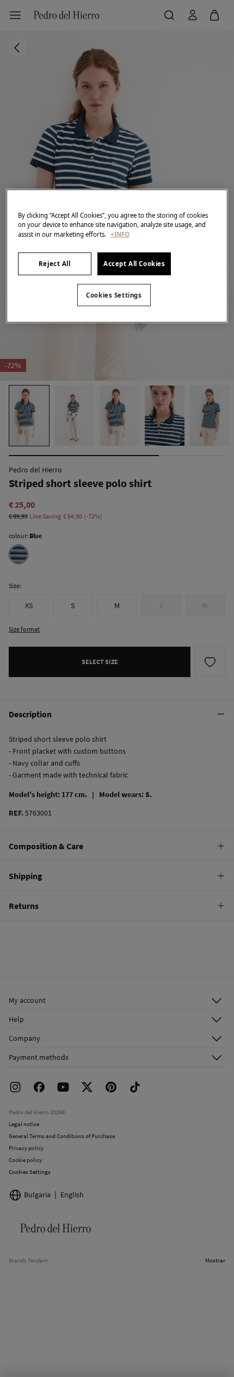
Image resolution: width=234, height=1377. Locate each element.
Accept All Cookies (134, 263)
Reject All (55, 263)
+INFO (120, 234)
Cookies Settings (113, 294)
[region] (117, 256)
